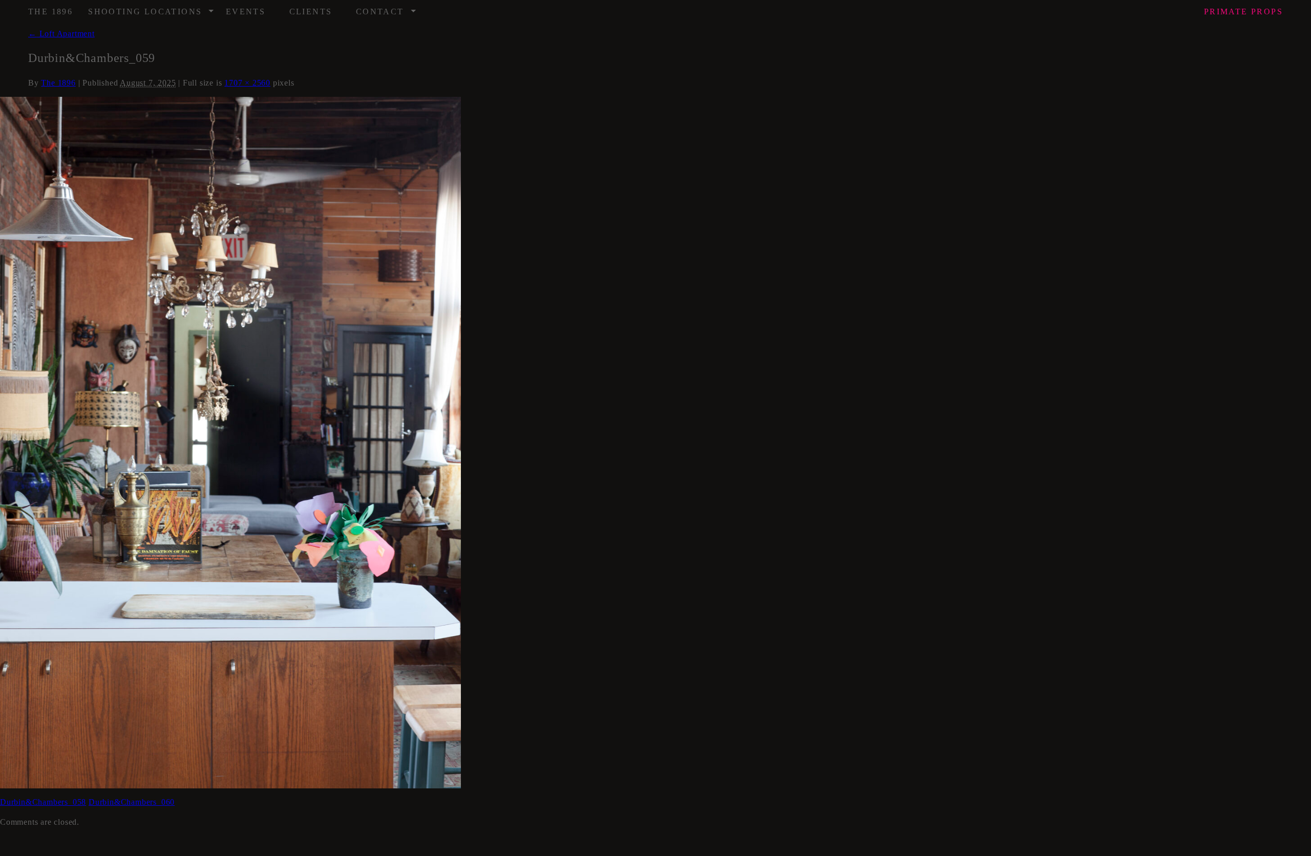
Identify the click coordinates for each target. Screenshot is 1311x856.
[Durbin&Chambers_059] (230, 441)
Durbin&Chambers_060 (132, 802)
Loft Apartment (61, 33)
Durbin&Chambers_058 (43, 802)
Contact (386, 8)
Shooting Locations (151, 8)
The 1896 (50, 11)
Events (245, 11)
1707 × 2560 (247, 82)
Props (1243, 11)
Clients (310, 11)
